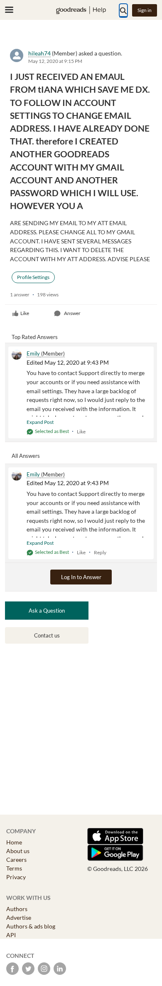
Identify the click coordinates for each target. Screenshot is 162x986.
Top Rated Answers (35, 337)
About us (17, 850)
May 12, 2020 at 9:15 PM (55, 61)
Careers (16, 859)
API (11, 934)
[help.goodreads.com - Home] (81, 10)
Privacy (16, 876)
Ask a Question (47, 610)
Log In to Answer (81, 577)
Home (14, 842)
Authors (16, 908)
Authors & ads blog (30, 926)
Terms (14, 868)
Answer (72, 313)
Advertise (18, 917)
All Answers (26, 455)
